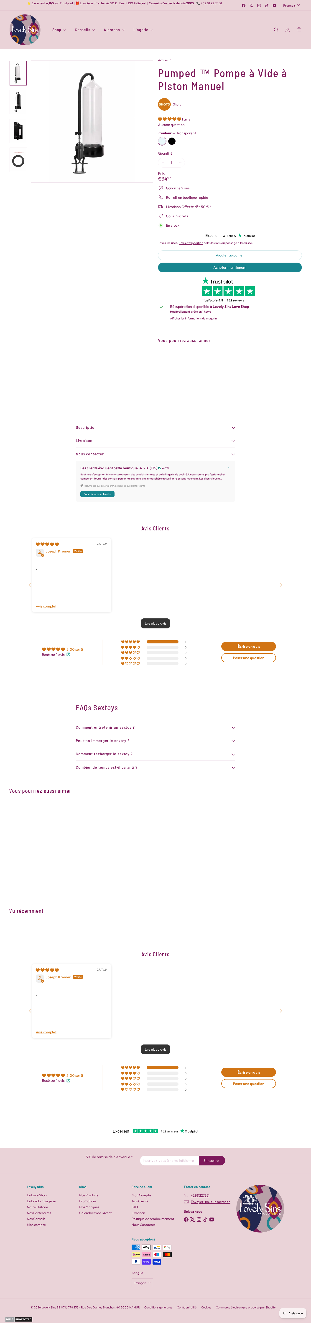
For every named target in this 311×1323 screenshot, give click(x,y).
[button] (170, 119)
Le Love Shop (37, 1195)
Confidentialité (186, 1307)
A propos (112, 29)
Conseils (83, 29)
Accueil (163, 60)
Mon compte (36, 1225)
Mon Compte (141, 1195)
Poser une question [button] (248, 657)
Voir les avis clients (97, 494)
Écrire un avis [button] (248, 646)
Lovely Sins (222, 306)
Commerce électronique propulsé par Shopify (246, 1307)
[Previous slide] (30, 584)
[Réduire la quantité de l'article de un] (163, 163)
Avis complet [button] (46, 606)
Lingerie (141, 29)
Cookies (206, 1307)
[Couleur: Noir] (222, 358)
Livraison (138, 1213)
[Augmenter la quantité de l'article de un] (180, 163)
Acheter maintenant (230, 267)
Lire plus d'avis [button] (155, 623)
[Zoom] (92, 121)
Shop (57, 29)
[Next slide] (280, 584)
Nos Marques (89, 1207)
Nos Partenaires (39, 1213)
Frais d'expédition (191, 243)
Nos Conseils (36, 1219)
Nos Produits (88, 1195)
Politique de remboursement (153, 1219)
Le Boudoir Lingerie (41, 1201)
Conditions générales (158, 1307)
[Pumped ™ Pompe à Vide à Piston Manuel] (230, 367)
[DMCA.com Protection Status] (19, 1320)
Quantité (165, 153)
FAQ (135, 1207)
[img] (47, 544)
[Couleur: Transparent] (213, 358)
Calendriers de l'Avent (95, 1213)
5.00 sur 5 (74, 649)
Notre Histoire (37, 1207)
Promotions (87, 1201)
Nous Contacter (143, 1225)
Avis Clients (140, 1201)
